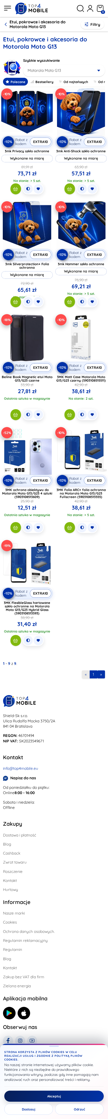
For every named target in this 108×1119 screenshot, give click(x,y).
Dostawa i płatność (19, 835)
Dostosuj (28, 1109)
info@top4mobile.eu (20, 768)
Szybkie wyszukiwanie (41, 60)
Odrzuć (79, 1109)
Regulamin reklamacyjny (25, 940)
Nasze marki (14, 913)
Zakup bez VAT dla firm (23, 976)
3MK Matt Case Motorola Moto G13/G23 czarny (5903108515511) (81, 378)
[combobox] (64, 70)
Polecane (18, 82)
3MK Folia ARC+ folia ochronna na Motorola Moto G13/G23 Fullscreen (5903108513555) (81, 493)
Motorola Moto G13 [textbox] (44, 70)
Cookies (10, 922)
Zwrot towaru (15, 862)
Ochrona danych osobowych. (29, 931)
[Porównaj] (28, 189)
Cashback (11, 853)
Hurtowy (10, 889)
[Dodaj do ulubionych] (38, 189)
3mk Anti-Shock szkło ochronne (81, 151)
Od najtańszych (76, 82)
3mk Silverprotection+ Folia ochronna (27, 265)
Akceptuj (54, 1096)
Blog (7, 844)
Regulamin (12, 949)
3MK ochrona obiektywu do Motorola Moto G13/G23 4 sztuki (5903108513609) (27, 493)
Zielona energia (17, 986)
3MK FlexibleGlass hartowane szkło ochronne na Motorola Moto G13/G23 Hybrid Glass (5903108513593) (27, 608)
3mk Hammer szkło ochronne (81, 264)
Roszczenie (13, 871)
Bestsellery (44, 82)
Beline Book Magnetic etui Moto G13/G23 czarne (27, 378)
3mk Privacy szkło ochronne (27, 151)
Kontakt (10, 880)
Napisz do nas (23, 778)
